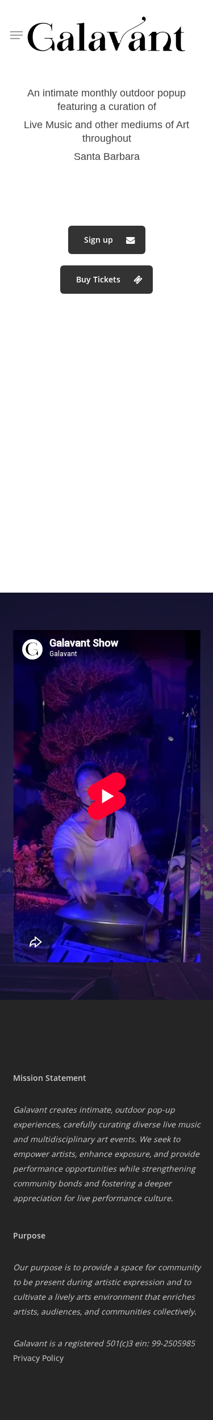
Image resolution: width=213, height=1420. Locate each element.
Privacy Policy (38, 1358)
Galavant (31, 1343)
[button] (106, 240)
